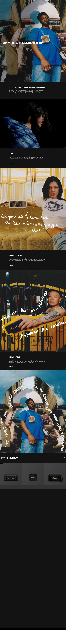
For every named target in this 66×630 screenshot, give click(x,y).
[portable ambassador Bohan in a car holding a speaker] (33, 311)
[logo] (4, 4)
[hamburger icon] (63, 4)
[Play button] (33, 123)
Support (55, 4)
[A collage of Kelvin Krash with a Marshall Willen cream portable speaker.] (33, 411)
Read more (11, 163)
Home (2, 628)
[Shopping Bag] (62, 4)
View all (63, 457)
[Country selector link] (63, 2)
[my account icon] (60, 4)
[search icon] (58, 4)
